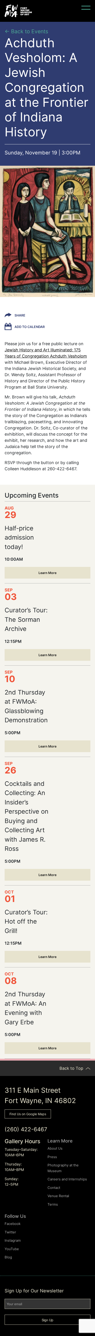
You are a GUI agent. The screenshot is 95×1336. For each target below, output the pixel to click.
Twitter (10, 1232)
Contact (54, 1187)
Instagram (13, 1240)
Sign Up (47, 1320)
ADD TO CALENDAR (29, 327)
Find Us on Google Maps (27, 1114)
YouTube (12, 1249)
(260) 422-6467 (26, 1129)
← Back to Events (26, 31)
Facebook (13, 1223)
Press (52, 1157)
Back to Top (71, 1068)
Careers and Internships (67, 1179)
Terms (53, 1204)
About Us (55, 1148)
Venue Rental (58, 1196)
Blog (8, 1257)
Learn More (47, 573)
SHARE (19, 315)
